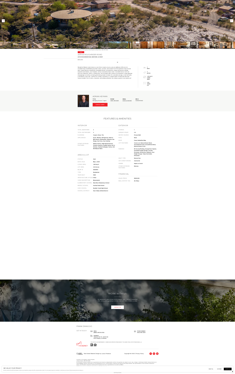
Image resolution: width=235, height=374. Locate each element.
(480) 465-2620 (114, 100)
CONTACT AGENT (100, 104)
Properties (113, 4)
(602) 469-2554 (141, 332)
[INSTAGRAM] (150, 353)
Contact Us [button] (117, 307)
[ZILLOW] (157, 353)
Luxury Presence (106, 353)
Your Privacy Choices (117, 372)
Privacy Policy (140, 353)
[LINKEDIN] (154, 353)
